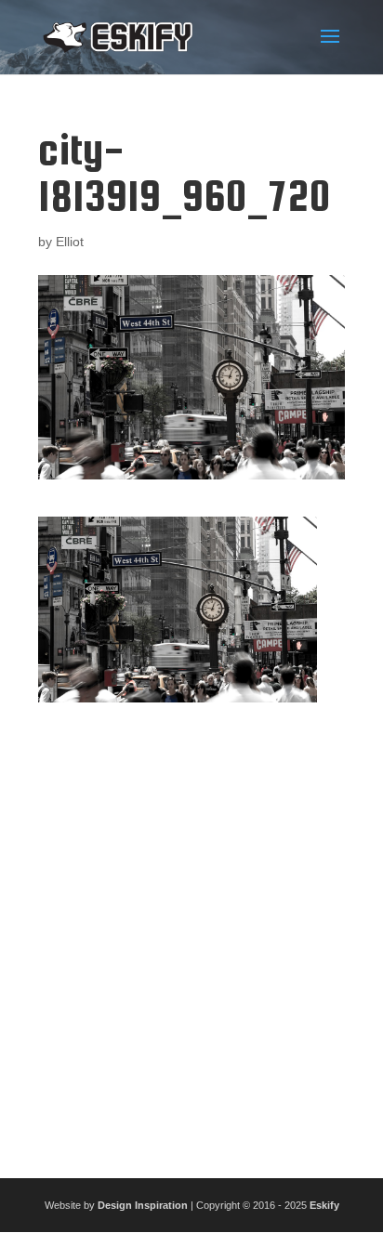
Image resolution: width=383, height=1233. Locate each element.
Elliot (70, 241)
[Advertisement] (191, 932)
